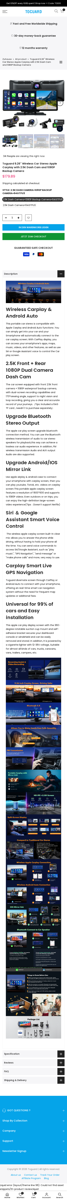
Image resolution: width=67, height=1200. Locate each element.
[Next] (60, 103)
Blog (46, 1178)
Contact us (30, 1175)
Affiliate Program (31, 1178)
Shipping (7, 183)
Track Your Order (50, 1175)
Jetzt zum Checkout (33, 236)
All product (21, 59)
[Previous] (7, 103)
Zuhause (7, 59)
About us (16, 1175)
